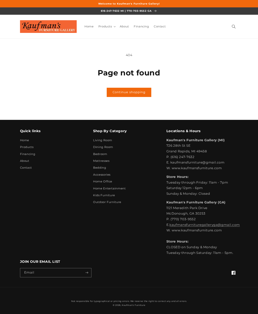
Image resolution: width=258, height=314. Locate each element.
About (24, 161)
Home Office (102, 181)
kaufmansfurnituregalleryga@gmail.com (204, 225)
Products (27, 147)
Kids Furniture (104, 195)
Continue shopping (129, 92)
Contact (26, 167)
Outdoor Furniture (107, 202)
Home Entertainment (109, 188)
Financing (27, 154)
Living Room (102, 140)
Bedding (99, 167)
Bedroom (100, 154)
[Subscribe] (86, 272)
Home (24, 140)
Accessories (101, 174)
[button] (106, 26)
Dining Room (103, 147)
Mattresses (101, 161)
